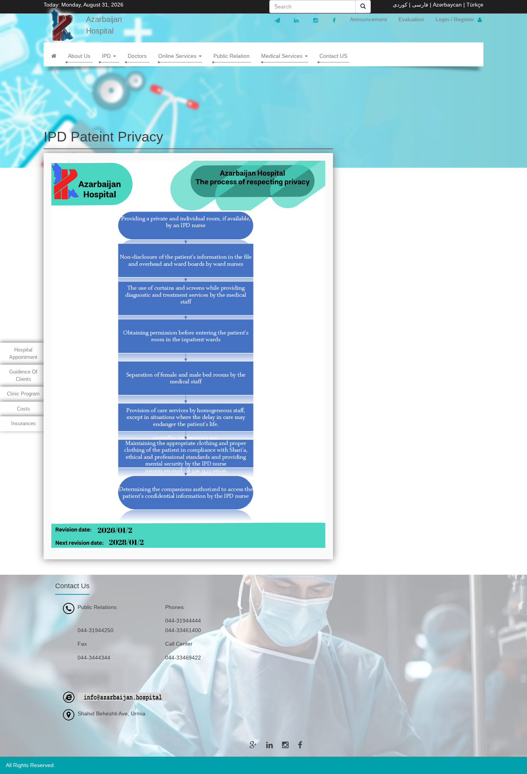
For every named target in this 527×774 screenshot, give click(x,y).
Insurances (23, 423)
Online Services (178, 56)
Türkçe (474, 5)
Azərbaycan (447, 5)
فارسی (420, 5)
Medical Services (282, 56)
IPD (107, 56)
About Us (79, 56)
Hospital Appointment (23, 353)
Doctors (137, 56)
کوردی (400, 5)
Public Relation (231, 56)
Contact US (333, 56)
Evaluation (411, 19)
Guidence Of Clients (23, 375)
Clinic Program (23, 394)
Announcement (368, 19)
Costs (23, 409)
